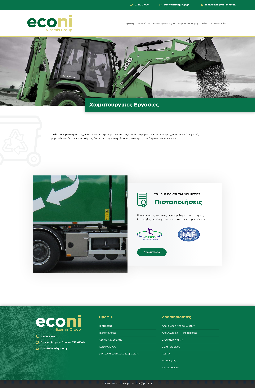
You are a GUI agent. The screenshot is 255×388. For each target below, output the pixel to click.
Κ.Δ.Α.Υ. (166, 354)
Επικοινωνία (218, 23)
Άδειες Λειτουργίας (110, 340)
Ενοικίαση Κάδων (172, 340)
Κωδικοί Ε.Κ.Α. (107, 347)
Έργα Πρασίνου (171, 347)
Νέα (204, 23)
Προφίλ (142, 23)
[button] (149, 23)
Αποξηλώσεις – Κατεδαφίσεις (179, 333)
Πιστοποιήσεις (107, 333)
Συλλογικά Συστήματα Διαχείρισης (119, 354)
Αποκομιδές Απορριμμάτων (178, 326)
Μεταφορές (169, 360)
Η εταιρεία (105, 326)
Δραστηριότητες (162, 23)
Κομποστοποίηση (188, 23)
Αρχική (129, 23)
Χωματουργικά (170, 367)
